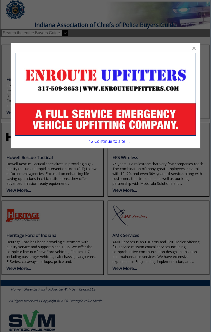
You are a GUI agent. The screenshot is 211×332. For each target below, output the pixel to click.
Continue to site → (109, 141)
